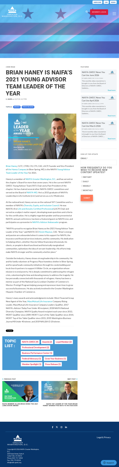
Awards (17, 107)
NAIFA (10, 99)
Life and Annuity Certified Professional (35, 208)
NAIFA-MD (32, 192)
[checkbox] (99, 184)
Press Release (28, 107)
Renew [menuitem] (113, 2)
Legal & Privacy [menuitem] (104, 437)
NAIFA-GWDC (30, 341)
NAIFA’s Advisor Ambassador (45, 222)
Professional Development (35, 347)
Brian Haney (11, 166)
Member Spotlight (31, 364)
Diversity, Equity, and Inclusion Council (41, 205)
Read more (112, 90)
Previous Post (10, 379)
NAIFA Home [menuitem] (97, 2)
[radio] (99, 177)
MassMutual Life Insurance (39, 301)
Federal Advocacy (31, 358)
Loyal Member (64, 341)
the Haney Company (17, 169)
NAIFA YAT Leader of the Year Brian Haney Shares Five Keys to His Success (60, 404)
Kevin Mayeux (45, 232)
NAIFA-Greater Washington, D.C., (41, 179)
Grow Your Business (55, 358)
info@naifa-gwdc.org (14, 462)
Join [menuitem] (106, 2)
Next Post (72, 379)
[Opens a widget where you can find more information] (109, 463)
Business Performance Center (37, 353)
